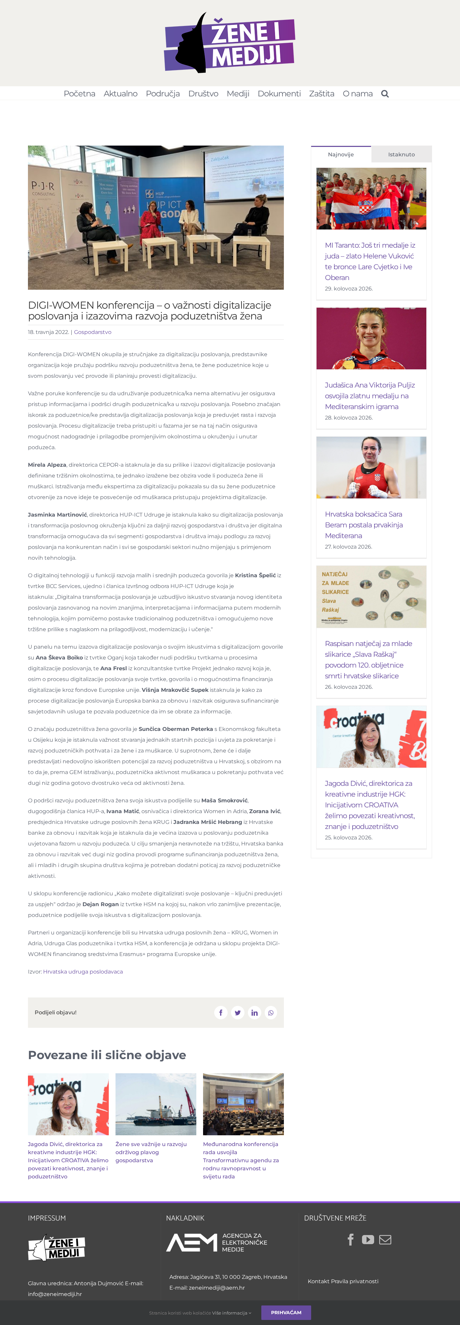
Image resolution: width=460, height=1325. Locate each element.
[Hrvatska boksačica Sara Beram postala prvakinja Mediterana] (371, 468)
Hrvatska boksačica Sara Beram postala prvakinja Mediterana (364, 525)
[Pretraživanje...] (384, 93)
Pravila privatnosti (355, 1281)
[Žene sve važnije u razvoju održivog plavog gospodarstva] (156, 1104)
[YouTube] (368, 1240)
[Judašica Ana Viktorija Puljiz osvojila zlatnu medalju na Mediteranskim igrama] (371, 338)
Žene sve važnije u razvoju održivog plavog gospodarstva (151, 1152)
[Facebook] (351, 1240)
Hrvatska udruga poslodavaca (83, 971)
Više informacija (230, 1313)
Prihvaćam (286, 1312)
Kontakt (319, 1281)
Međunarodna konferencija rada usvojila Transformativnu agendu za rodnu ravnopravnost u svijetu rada (241, 1160)
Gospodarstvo (92, 332)
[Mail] (385, 1240)
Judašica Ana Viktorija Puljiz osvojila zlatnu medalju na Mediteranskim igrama (370, 396)
